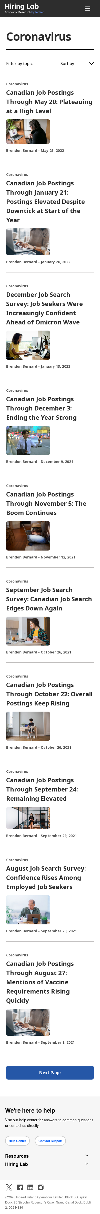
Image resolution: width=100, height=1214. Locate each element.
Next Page (50, 1072)
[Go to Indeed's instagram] (40, 1187)
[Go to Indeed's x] (9, 1187)
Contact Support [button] (50, 1140)
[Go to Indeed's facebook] (20, 1187)
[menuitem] (32, 8)
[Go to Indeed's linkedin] (30, 1187)
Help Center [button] (17, 1140)
